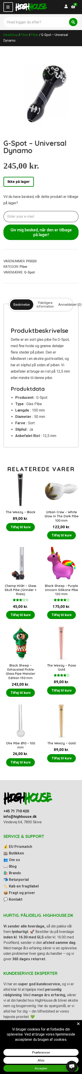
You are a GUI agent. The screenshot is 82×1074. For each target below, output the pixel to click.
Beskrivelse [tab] (21, 304)
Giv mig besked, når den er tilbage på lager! (41, 232)
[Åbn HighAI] (71, 1066)
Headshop (10, 35)
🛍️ (12, 873)
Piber (24, 35)
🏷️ (21, 886)
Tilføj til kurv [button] (20, 527)
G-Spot (29, 272)
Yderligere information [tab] (45, 304)
